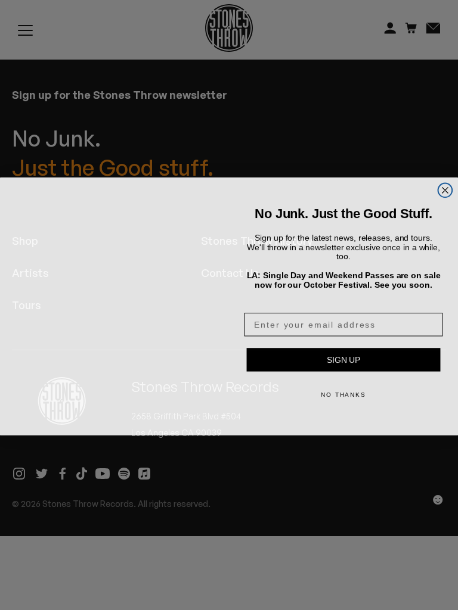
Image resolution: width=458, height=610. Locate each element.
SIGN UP (343, 358)
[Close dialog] (445, 175)
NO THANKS (343, 393)
